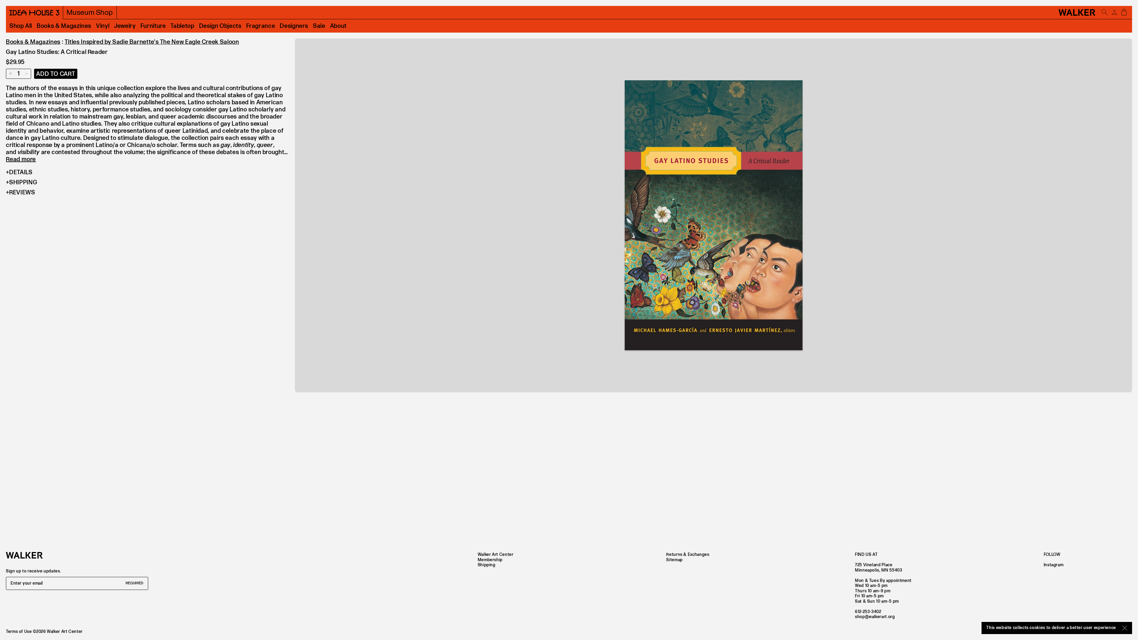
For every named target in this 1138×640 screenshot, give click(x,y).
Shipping (23, 182)
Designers (294, 26)
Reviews (22, 192)
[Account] (1114, 12)
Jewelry (124, 26)
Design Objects (220, 26)
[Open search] (1105, 12)
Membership (490, 559)
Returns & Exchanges (687, 554)
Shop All (20, 26)
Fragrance (260, 26)
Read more (21, 159)
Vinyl (102, 26)
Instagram (1054, 564)
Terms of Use (19, 631)
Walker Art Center (496, 554)
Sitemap (674, 559)
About (338, 26)
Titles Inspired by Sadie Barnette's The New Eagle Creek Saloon (152, 42)
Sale (319, 26)
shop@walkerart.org (875, 616)
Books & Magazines (64, 26)
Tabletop (182, 26)
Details (20, 172)
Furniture (153, 26)
